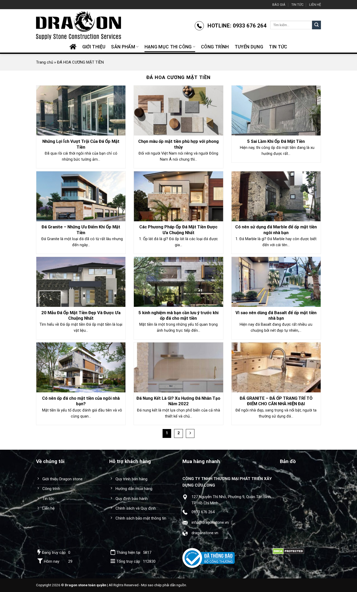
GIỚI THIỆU (94, 46)
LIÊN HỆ (315, 5)
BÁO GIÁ (278, 5)
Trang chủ (44, 62)
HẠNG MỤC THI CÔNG (168, 46)
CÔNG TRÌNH (215, 46)
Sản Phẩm (123, 46)
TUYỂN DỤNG (249, 46)
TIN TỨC (297, 5)
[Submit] (316, 25)
